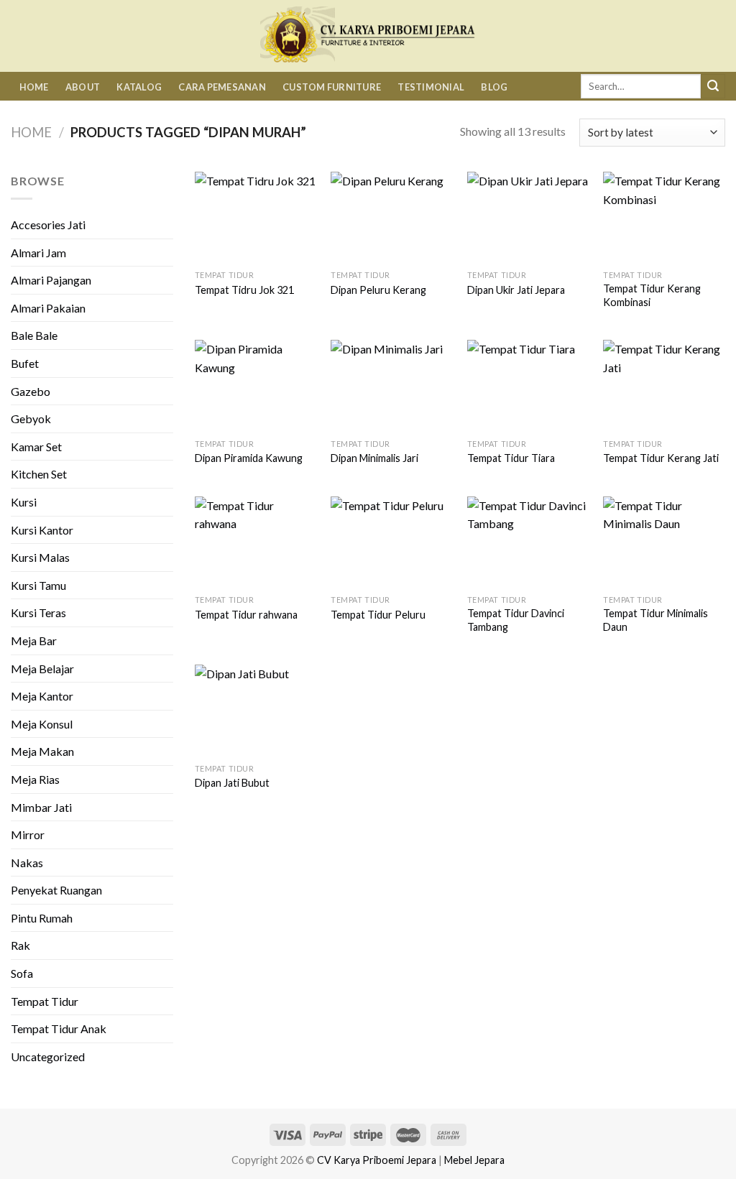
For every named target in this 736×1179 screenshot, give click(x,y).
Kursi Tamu (38, 585)
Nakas (27, 862)
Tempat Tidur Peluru (378, 615)
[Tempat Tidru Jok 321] (256, 217)
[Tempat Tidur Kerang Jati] (664, 385)
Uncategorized (48, 1056)
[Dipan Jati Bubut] (256, 710)
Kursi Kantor (42, 530)
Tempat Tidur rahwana (246, 615)
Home (34, 87)
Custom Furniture (331, 87)
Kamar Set (36, 446)
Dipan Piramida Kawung (249, 458)
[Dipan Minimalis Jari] (392, 385)
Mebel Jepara (474, 1160)
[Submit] (713, 86)
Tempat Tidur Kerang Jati (661, 458)
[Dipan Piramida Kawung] (256, 385)
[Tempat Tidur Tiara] (528, 385)
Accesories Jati (48, 224)
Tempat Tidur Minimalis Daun (655, 620)
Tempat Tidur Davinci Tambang (515, 620)
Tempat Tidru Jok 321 (244, 290)
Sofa (22, 973)
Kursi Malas (40, 557)
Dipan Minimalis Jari (374, 458)
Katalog (139, 87)
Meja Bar (34, 640)
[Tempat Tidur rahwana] (256, 542)
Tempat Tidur (44, 1001)
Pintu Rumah (42, 918)
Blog (494, 87)
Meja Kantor (42, 696)
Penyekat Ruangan (56, 890)
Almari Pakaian (48, 308)
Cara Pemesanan (222, 87)
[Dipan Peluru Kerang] (392, 217)
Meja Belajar (42, 668)
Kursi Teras (38, 612)
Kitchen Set (39, 474)
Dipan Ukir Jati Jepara (516, 290)
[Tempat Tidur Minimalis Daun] (664, 542)
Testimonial (430, 87)
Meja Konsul (42, 724)
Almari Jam (38, 252)
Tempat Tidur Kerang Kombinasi (652, 295)
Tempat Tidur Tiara (511, 458)
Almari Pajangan (51, 280)
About (82, 87)
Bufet (25, 363)
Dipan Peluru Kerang (378, 290)
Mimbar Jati (41, 807)
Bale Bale (34, 335)
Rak (20, 945)
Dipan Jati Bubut (232, 783)
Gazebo (30, 391)
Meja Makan (42, 751)
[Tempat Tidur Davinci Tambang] (528, 542)
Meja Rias (35, 779)
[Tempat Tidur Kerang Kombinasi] (664, 217)
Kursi (24, 502)
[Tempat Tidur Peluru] (392, 542)
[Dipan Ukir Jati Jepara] (528, 217)
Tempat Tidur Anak (58, 1028)
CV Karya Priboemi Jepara (376, 1160)
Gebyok (31, 418)
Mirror (28, 834)
